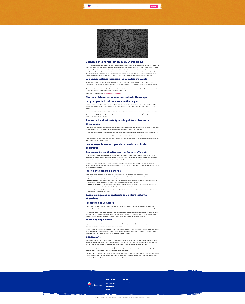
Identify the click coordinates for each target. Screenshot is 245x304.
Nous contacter (110, 286)
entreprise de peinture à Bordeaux (112, 93)
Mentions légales (110, 283)
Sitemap (108, 289)
